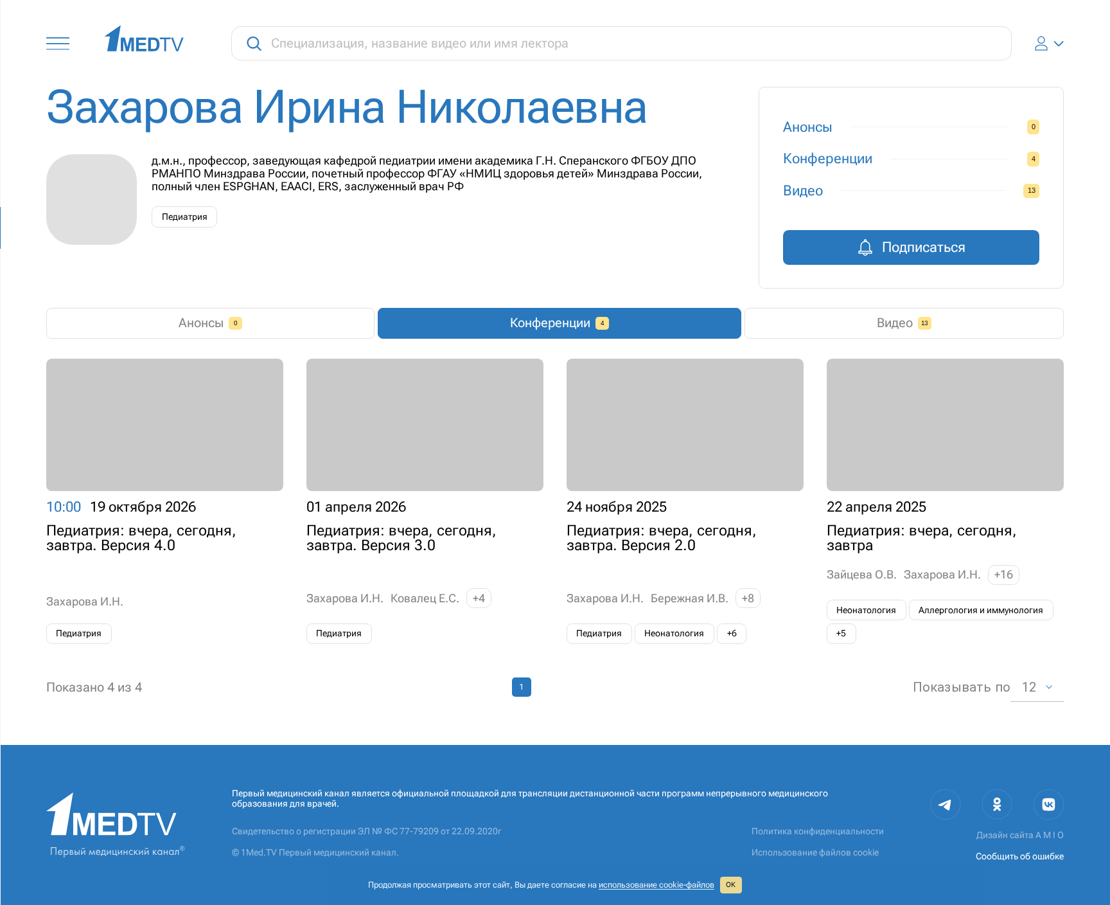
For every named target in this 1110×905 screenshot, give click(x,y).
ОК (731, 885)
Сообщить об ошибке (1020, 856)
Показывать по (961, 687)
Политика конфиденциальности (818, 831)
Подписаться (923, 247)
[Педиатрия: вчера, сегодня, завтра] (945, 501)
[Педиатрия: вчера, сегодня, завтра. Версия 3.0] (424, 501)
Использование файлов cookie (815, 852)
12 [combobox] (1029, 687)
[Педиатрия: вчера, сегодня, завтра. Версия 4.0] (164, 501)
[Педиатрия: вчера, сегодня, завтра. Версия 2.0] (685, 501)
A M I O (1049, 835)
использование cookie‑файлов (656, 885)
